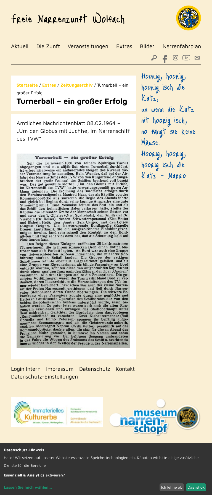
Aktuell (19, 46)
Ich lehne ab (171, 487)
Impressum (60, 369)
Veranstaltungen (88, 46)
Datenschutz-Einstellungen (44, 376)
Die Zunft (48, 46)
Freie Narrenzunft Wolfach (68, 16)
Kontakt (125, 369)
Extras (124, 46)
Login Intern (26, 369)
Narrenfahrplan (182, 46)
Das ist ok (196, 487)
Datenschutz (94, 369)
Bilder (147, 46)
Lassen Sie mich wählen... (28, 487)
